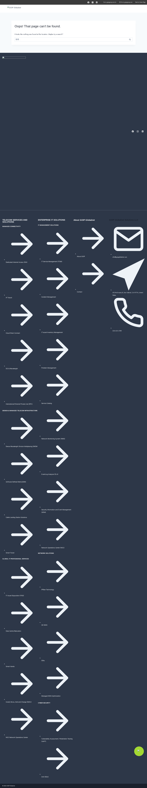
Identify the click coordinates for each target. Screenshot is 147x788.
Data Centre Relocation (13, 631)
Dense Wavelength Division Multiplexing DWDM (21, 446)
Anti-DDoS (44, 777)
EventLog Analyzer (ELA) (49, 474)
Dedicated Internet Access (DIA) (16, 262)
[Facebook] (88, 2)
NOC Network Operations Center (17, 737)
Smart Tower (10, 553)
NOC (62, 548)
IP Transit (9, 297)
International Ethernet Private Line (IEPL (19, 404)
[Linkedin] (96, 2)
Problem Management (48, 368)
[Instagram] (92, 2)
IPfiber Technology (47, 589)
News (141, 8)
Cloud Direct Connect (13, 333)
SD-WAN (44, 625)
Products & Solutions (77, 8)
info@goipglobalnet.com (119, 257)
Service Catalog (46, 403)
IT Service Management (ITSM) (51, 261)
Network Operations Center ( (51, 548)
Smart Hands (10, 666)
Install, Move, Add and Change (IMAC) (19, 702)
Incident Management (48, 297)
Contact (79, 292)
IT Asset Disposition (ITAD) (15, 595)
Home (65, 8)
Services (93, 8)
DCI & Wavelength (12, 368)
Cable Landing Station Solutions (16, 517)
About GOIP (117, 8)
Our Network (106, 8)
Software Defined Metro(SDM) (16, 482)
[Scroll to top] (141, 780)
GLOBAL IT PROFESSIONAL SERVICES (15, 559)
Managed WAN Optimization (50, 696)
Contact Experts (130, 8)
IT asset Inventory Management (52, 332)
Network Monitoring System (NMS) (53, 439)
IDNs (43, 660)
